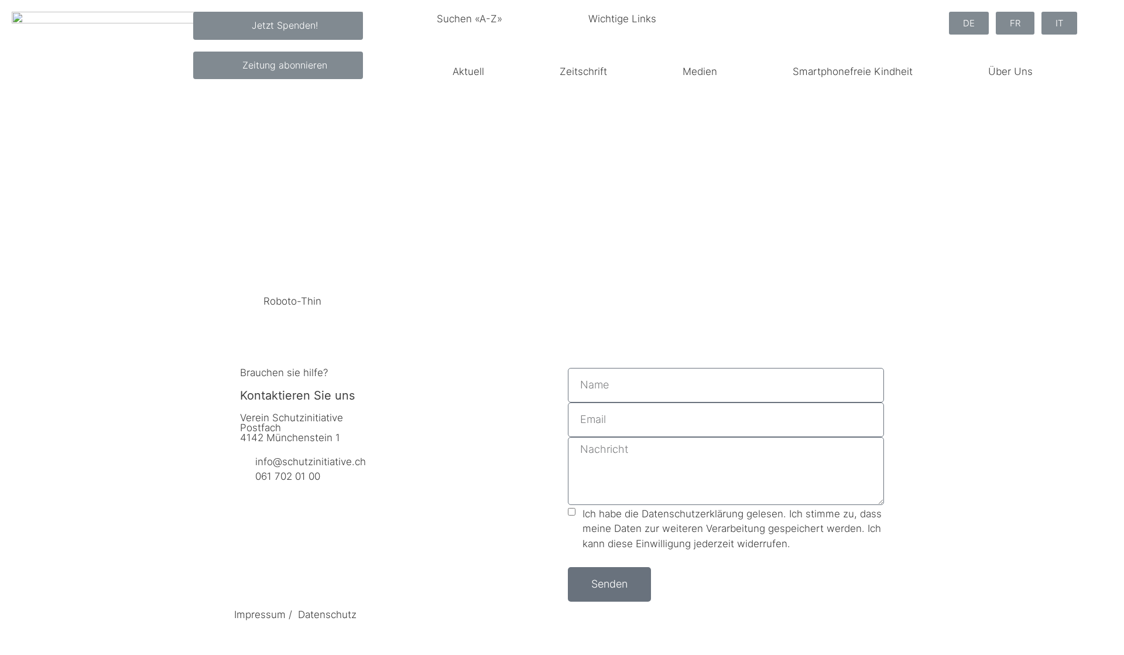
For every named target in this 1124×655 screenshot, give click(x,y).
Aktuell (468, 71)
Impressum (260, 614)
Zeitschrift (583, 71)
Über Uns (1010, 71)
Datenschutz (327, 614)
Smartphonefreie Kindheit (853, 71)
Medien (700, 71)
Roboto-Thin (292, 301)
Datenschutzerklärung (692, 514)
